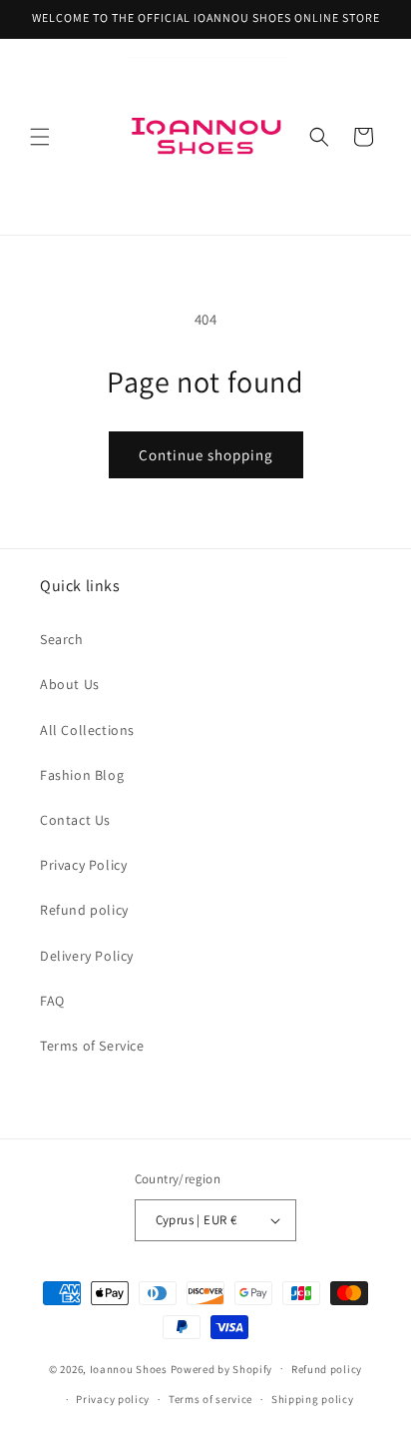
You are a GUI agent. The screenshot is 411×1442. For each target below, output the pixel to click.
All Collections (87, 730)
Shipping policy (312, 1399)
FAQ (52, 1001)
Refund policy (84, 910)
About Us (70, 684)
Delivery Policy (87, 956)
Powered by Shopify (222, 1368)
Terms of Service (92, 1046)
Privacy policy (113, 1399)
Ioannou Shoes (129, 1368)
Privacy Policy (83, 865)
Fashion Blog (82, 775)
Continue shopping (206, 454)
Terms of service (210, 1399)
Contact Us (75, 820)
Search (62, 639)
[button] (40, 137)
